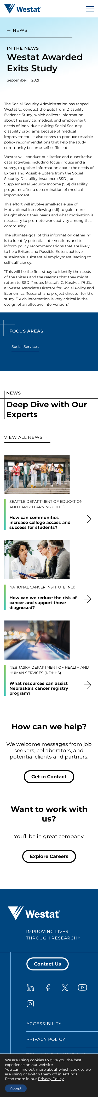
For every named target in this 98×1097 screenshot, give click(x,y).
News (20, 30)
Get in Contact (49, 777)
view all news (24, 437)
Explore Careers (49, 856)
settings (69, 1074)
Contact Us (47, 964)
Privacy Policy (45, 1039)
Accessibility (43, 1023)
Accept (15, 1088)
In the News (23, 48)
